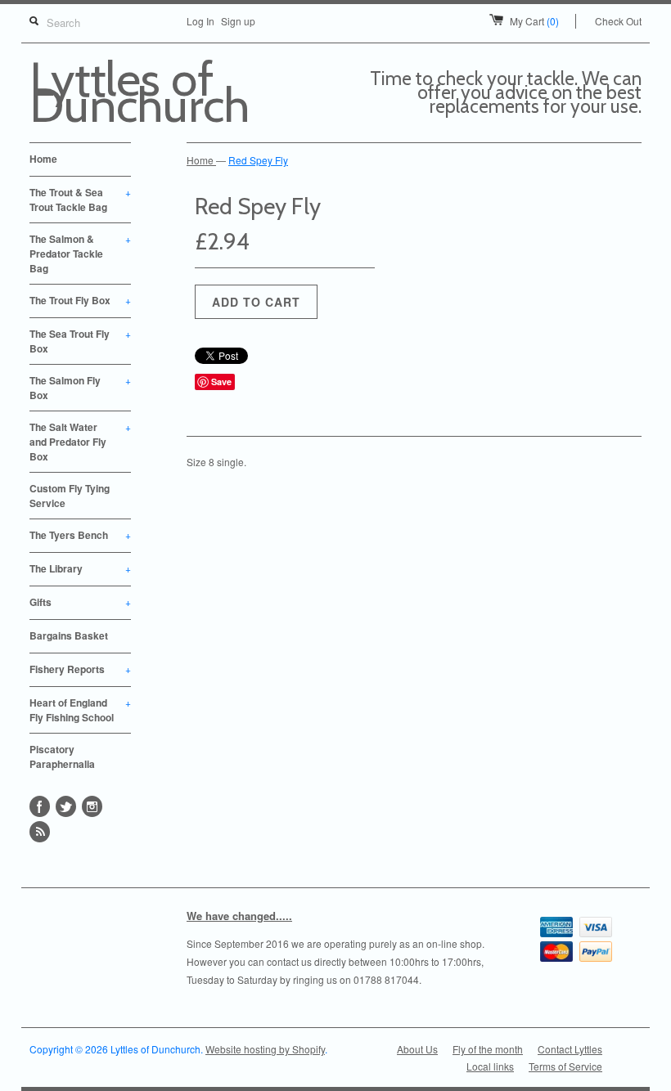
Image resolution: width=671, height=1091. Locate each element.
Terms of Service (565, 1066)
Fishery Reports (80, 669)
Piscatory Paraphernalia (62, 756)
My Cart (534, 21)
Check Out (618, 21)
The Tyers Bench (80, 535)
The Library (80, 568)
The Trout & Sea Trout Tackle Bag (80, 199)
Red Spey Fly (258, 160)
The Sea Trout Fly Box (80, 341)
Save (221, 381)
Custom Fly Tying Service (69, 495)
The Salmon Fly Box (80, 387)
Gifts (80, 602)
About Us (417, 1049)
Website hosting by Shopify (265, 1049)
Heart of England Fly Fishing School (80, 710)
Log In (200, 21)
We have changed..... (239, 915)
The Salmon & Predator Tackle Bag (80, 253)
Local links (490, 1066)
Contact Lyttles (570, 1049)
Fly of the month (488, 1049)
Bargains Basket (68, 635)
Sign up (238, 21)
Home (43, 158)
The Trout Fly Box (80, 300)
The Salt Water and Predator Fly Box (80, 442)
